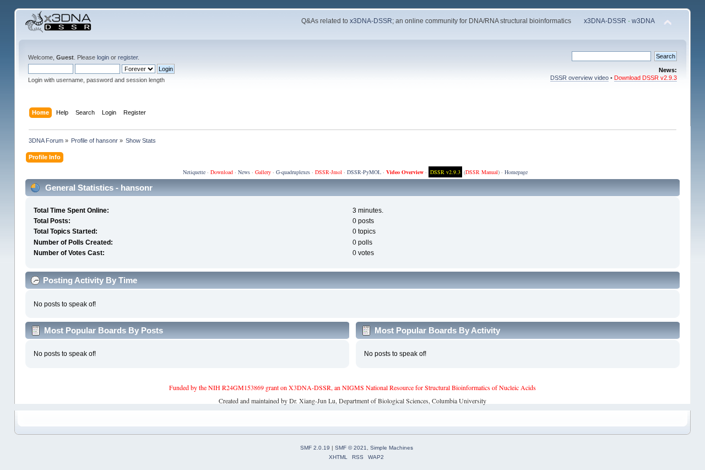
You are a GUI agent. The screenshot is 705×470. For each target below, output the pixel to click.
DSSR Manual (481, 172)
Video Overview (405, 172)
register (128, 57)
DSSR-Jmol (328, 172)
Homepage (516, 172)
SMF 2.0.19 (315, 448)
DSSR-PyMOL (364, 172)
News (244, 172)
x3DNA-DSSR (371, 21)
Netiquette (194, 172)
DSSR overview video (579, 77)
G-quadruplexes (293, 172)
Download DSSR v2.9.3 (645, 77)
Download (221, 172)
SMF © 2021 (351, 448)
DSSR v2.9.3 (445, 172)
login (103, 57)
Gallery (263, 172)
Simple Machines (391, 448)
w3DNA (643, 21)
